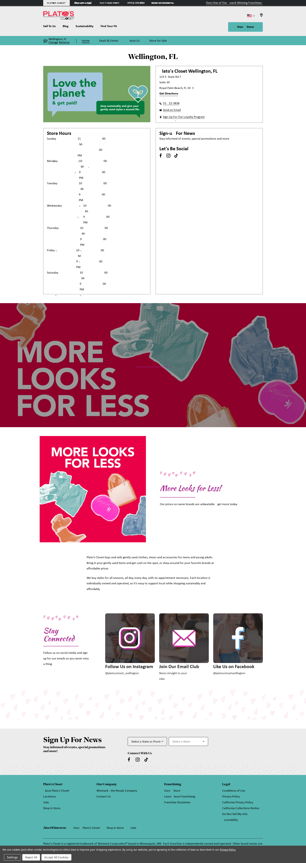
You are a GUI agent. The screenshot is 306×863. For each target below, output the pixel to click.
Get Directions (168, 93)
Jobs (46, 802)
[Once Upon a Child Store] (83, 3)
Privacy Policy (231, 796)
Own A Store (245, 27)
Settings (12, 857)
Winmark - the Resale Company (117, 790)
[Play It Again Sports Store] (109, 3)
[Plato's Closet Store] (56, 3)
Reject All (31, 857)
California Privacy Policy (237, 802)
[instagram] (168, 155)
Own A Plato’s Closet (86, 828)
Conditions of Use (233, 790)
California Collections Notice (240, 808)
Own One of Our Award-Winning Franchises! (234, 3)
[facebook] (160, 155)
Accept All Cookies (56, 857)
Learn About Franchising (179, 796)
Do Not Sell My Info (235, 814)
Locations (49, 796)
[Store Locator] (261, 16)
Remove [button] (64, 42)
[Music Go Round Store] (162, 3)
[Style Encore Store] (136, 3)
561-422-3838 (171, 103)
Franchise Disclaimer (177, 802)
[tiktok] (176, 155)
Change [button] (53, 42)
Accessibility (230, 820)
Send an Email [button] (172, 110)
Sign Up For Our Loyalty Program (184, 117)
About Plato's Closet (56, 790)
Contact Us (104, 796)
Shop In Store (51, 808)
